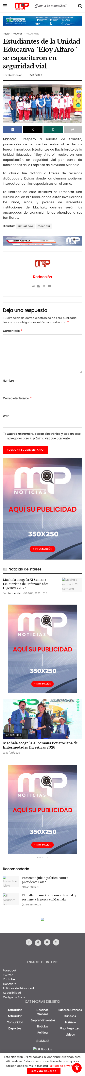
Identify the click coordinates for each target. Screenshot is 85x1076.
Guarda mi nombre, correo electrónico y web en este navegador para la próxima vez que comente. (44, 436)
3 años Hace (32, 887)
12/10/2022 (35, 75)
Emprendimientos (43, 1020)
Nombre (10, 381)
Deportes (14, 1028)
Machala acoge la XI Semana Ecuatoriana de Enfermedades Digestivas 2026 (25, 584)
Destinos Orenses (42, 1012)
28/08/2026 (33, 593)
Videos (70, 1035)
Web (6, 416)
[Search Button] (80, 6)
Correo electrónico (17, 398)
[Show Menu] (5, 6)
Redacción (15, 75)
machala (44, 226)
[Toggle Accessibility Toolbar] (77, 1068)
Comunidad (15, 1022)
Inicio (6, 33)
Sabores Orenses (70, 1010)
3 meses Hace (32, 904)
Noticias (18, 33)
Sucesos (70, 1016)
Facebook (9, 970)
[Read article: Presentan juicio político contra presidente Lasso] (11, 881)
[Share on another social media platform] (73, 129)
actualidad (25, 226)
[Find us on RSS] (56, 942)
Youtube (9, 979)
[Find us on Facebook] (29, 942)
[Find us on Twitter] (38, 943)
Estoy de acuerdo (44, 1071)
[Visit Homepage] (42, 6)
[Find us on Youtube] (47, 942)
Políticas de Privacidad (18, 988)
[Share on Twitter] (32, 129)
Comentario (13, 331)
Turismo (70, 1022)
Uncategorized (70, 1028)
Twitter (8, 975)
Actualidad (33, 33)
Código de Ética (14, 997)
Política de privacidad (63, 1066)
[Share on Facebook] (12, 129)
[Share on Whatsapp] (53, 129)
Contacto (9, 984)
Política (43, 1033)
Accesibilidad (12, 993)
